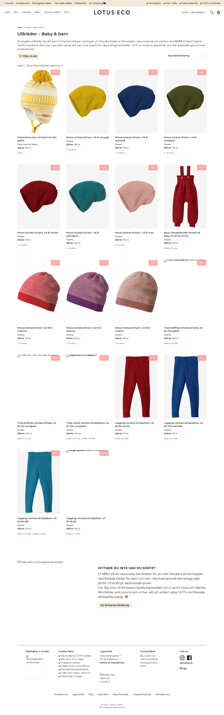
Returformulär (120, 694)
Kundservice (23, 3)
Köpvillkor (103, 694)
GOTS (178, 41)
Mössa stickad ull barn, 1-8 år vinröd (37, 232)
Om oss (9, 3)
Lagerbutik (78, 694)
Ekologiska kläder (42, 3)
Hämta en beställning (112, 662)
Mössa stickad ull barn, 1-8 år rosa (134, 232)
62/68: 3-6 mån (88, 438)
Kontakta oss (162, 694)
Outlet (185, 12)
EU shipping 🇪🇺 (97, 3)
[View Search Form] (212, 12)
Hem (19, 27)
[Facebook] (189, 657)
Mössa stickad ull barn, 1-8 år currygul (87, 137)
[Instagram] (182, 657)
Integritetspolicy (142, 694)
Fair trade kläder (63, 3)
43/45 (19, 153)
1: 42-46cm (22, 343)
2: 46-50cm (71, 150)
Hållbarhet (80, 3)
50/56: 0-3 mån (171, 248)
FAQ (91, 694)
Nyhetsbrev (186, 663)
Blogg (183, 668)
